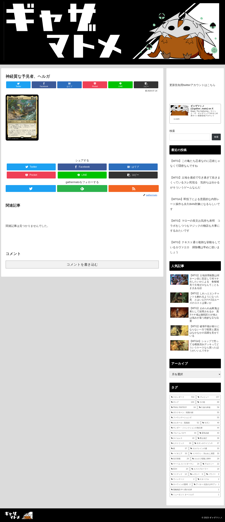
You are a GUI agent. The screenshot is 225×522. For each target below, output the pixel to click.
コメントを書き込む (82, 264)
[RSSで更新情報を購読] (134, 188)
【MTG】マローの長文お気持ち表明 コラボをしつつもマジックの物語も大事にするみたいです (195, 225)
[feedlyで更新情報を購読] (82, 188)
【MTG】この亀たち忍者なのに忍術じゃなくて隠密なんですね (195, 163)
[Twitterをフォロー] (31, 188)
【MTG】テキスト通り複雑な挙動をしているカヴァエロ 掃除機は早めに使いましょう (195, 247)
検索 (172, 130)
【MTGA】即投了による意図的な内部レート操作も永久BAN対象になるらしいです (195, 204)
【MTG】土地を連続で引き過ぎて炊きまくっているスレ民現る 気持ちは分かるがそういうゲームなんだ (195, 182)
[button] (146, 84)
